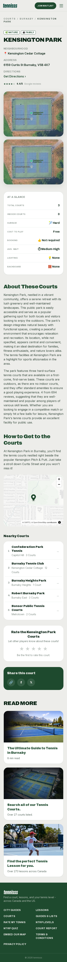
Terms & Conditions (44, 936)
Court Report (46, 928)
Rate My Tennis (15, 922)
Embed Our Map (15, 934)
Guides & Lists (46, 916)
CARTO (27, 522)
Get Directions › (15, 76)
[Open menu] (61, 6)
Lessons (42, 910)
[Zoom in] (59, 479)
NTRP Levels (45, 922)
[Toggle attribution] (59, 522)
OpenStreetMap (39, 522)
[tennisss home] (10, 5)
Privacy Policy (15, 944)
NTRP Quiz (11, 928)
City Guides (12, 910)
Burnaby (26, 19)
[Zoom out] (59, 484)
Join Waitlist (45, 6)
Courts (10, 19)
